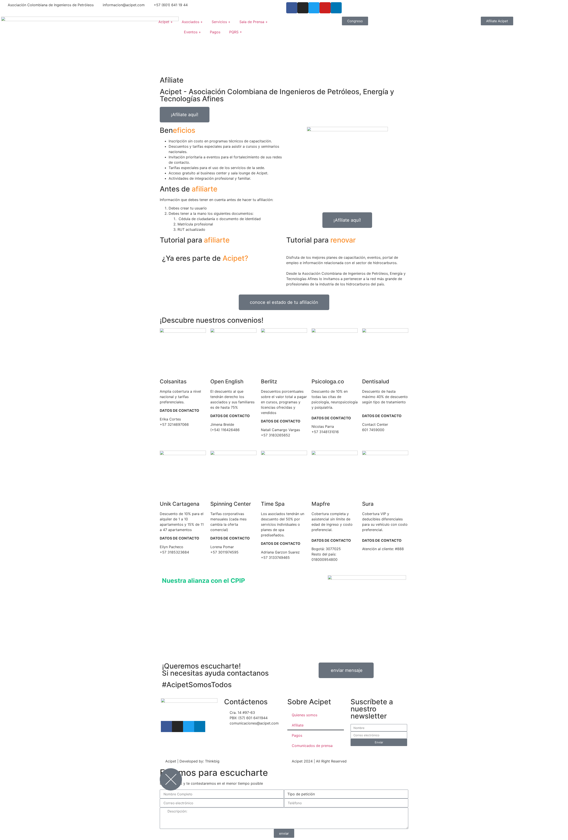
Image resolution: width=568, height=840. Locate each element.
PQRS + (235, 32)
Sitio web (370, 435)
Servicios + (221, 22)
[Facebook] (291, 7)
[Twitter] (314, 7)
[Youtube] (325, 7)
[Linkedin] (199, 726)
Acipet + (165, 22)
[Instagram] (302, 7)
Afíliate (298, 725)
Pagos (215, 32)
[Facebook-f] (166, 726)
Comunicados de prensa (312, 745)
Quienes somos (304, 715)
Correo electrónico (175, 430)
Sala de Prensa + (253, 22)
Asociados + (192, 22)
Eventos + (192, 32)
